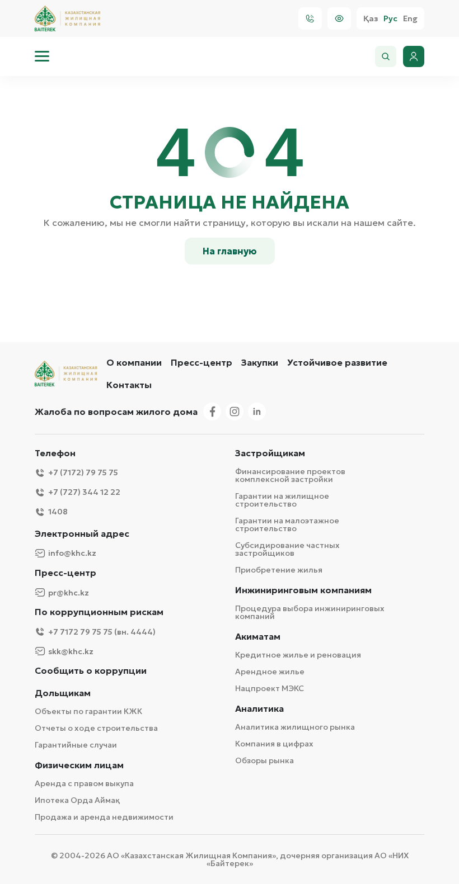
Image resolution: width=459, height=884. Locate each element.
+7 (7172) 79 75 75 (83, 472)
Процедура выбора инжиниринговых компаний (310, 612)
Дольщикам (63, 693)
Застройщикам (270, 453)
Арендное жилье (270, 671)
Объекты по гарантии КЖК (88, 711)
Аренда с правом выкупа (84, 783)
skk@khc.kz (70, 651)
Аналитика (259, 708)
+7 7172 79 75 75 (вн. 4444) (102, 632)
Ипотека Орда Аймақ (77, 800)
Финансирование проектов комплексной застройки (290, 475)
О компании (134, 362)
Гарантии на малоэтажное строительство (287, 524)
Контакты (129, 384)
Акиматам (257, 636)
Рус (390, 18)
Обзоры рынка (264, 760)
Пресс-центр (201, 362)
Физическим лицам (79, 765)
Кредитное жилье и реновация (298, 655)
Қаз (370, 18)
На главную (230, 251)
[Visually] (339, 18)
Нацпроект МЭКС (269, 688)
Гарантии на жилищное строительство (282, 500)
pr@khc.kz (68, 593)
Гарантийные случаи (76, 745)
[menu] (42, 56)
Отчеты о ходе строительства (96, 728)
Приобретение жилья (278, 570)
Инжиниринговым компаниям (303, 590)
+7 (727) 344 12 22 (84, 492)
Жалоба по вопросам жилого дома (116, 411)
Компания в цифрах (274, 744)
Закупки (259, 362)
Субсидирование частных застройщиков (287, 549)
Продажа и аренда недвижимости (104, 817)
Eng (410, 18)
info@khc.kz (72, 553)
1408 (58, 512)
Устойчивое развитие (337, 362)
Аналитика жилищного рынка (295, 727)
